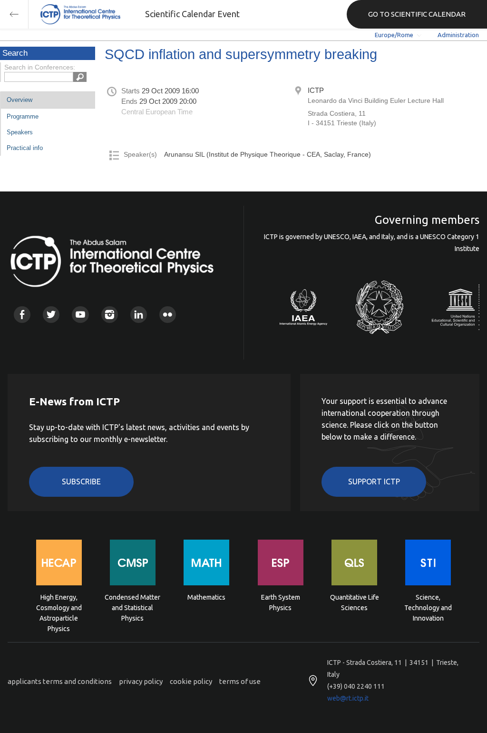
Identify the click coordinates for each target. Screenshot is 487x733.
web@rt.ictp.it (348, 698)
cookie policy (191, 681)
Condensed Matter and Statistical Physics (132, 607)
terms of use (240, 681)
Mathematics (206, 597)
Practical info (25, 147)
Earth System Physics (280, 602)
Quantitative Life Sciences (354, 602)
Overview (19, 99)
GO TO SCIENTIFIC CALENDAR (417, 14)
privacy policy (141, 681)
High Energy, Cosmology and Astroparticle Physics (59, 607)
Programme (23, 116)
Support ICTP (374, 481)
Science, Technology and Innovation (428, 607)
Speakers (20, 132)
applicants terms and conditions (60, 681)
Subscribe (81, 481)
